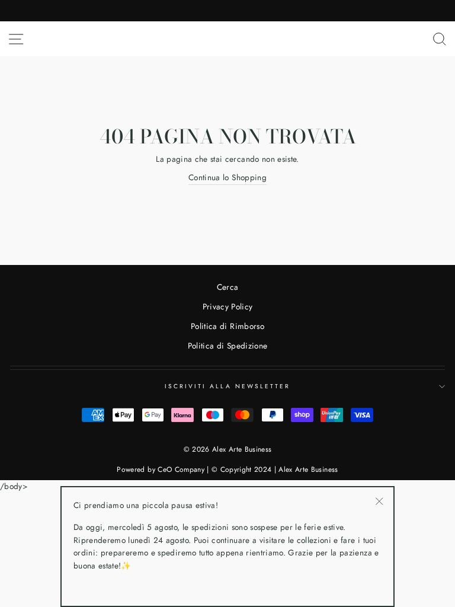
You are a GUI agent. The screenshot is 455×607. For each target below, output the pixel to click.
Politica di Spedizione (227, 346)
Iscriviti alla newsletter (228, 386)
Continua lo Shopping (227, 177)
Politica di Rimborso (227, 326)
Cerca (228, 287)
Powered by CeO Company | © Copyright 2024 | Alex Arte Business (227, 469)
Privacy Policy (228, 306)
